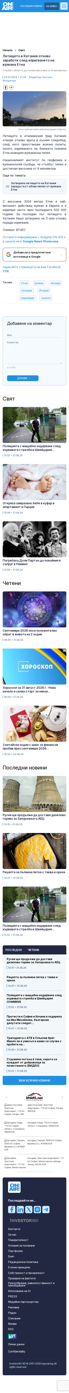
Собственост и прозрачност (26, 1273)
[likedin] (20, 1209)
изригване (27, 298)
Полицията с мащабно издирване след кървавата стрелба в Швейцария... (32, 448)
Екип (11, 1256)
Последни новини (31, 6)
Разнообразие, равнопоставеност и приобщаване (31, 1284)
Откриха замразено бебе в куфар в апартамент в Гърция (28, 505)
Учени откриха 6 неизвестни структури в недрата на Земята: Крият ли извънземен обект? (43, 1143)
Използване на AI (19, 1291)
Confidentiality (16, 1351)
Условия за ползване (21, 1245)
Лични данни (16, 1344)
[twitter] (28, 1209)
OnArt (12, 1336)
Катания (26, 290)
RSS (11, 1329)
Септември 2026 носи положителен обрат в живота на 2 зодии (30, 632)
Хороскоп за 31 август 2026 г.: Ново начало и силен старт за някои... (29, 689)
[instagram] (37, 1209)
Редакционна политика (23, 1262)
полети (46, 298)
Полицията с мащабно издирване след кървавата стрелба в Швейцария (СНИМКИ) (34, 998)
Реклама (13, 1307)
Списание (14, 1318)
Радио (12, 1313)
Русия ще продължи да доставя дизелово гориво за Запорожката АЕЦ (33, 960)
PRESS (12, 1296)
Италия (44, 290)
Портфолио (15, 1251)
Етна (24, 283)
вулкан (39, 283)
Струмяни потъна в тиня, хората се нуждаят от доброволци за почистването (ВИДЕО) (32, 1062)
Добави (22, 378)
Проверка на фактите (22, 1278)
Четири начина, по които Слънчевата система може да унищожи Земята (42, 1108)
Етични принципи (19, 1267)
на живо (51, 6)
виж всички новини (34, 1080)
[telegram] (46, 1209)
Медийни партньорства (23, 1302)
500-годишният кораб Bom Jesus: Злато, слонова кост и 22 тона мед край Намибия (45, 1161)
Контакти (14, 1229)
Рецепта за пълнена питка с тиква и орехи (32, 979)
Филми (12, 1324)
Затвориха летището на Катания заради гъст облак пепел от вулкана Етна (36, 186)
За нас (12, 1234)
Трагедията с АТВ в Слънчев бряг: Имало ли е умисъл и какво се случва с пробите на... (34, 1041)
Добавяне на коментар (29, 323)
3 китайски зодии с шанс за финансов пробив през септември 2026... (30, 746)
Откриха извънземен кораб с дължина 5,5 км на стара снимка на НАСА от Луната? (45, 1125)
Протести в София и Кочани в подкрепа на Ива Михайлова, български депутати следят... (34, 1020)
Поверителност (18, 1240)
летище (55, 283)
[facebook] (11, 1209)
